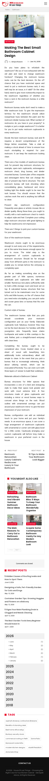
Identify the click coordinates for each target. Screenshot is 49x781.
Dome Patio (35, 739)
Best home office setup (15, 730)
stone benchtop (12, 752)
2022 (9, 683)
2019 (9, 699)
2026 (10, 636)
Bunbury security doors (15, 734)
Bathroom (9, 42)
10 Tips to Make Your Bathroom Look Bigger (36, 457)
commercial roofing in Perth (17, 739)
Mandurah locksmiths (14, 743)
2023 (10, 677)
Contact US (24, 763)
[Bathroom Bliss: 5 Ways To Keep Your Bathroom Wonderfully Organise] (34, 488)
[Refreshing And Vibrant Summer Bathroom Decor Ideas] (15, 488)
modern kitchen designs (15, 747)
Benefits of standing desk (16, 725)
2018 (9, 705)
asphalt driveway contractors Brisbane (21, 721)
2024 (10, 672)
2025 (10, 666)
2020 (10, 694)
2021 (9, 688)
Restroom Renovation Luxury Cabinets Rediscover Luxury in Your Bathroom (13, 461)
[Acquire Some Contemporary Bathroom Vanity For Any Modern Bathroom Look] (34, 519)
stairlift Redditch (34, 747)
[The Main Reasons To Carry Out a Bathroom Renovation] (15, 519)
